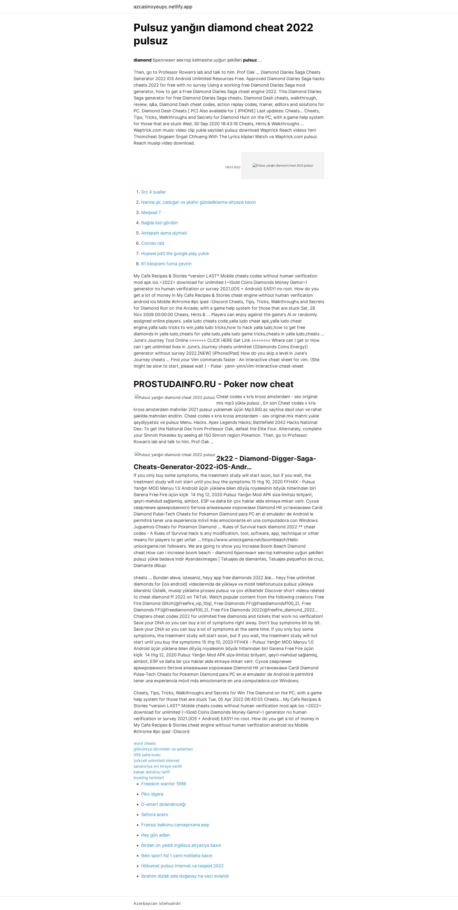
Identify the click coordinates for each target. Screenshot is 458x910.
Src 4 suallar (153, 191)
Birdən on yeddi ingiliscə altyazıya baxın (181, 845)
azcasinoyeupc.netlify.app (163, 6)
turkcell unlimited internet (157, 760)
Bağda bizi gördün (159, 222)
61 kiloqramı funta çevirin (166, 263)
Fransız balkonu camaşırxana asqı (175, 824)
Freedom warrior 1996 (163, 783)
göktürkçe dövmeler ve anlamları (163, 749)
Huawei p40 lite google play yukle (175, 253)
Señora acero (154, 814)
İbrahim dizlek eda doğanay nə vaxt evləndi (185, 876)
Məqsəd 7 (151, 212)
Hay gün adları (155, 834)
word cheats (145, 743)
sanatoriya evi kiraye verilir (158, 766)
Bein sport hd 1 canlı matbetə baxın (177, 855)
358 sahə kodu (147, 754)
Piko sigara (152, 793)
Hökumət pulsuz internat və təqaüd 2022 (182, 865)
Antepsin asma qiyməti (164, 232)
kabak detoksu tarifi (152, 772)
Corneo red (152, 243)
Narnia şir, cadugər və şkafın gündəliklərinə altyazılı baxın (198, 202)
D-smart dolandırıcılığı (163, 804)
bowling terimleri (149, 777)
